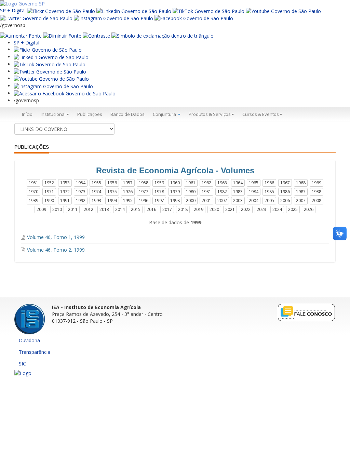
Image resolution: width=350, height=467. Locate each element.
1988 (316, 192)
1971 (49, 192)
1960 (175, 183)
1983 (238, 192)
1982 (222, 192)
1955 (96, 183)
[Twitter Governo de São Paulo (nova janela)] (36, 18)
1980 (191, 192)
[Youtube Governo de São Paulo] (51, 78)
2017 (167, 209)
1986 (285, 192)
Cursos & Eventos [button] (260, 114)
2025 (293, 209)
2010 (57, 209)
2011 (73, 209)
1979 (175, 192)
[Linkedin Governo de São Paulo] (51, 56)
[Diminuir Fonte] (62, 35)
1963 (222, 183)
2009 (41, 209)
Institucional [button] (53, 114)
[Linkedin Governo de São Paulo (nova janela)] (133, 10)
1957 (128, 183)
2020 (214, 209)
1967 (285, 183)
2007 (301, 200)
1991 (65, 200)
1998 (175, 200)
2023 (261, 209)
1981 (206, 192)
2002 (222, 200)
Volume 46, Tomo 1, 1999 (56, 237)
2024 (277, 209)
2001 (206, 200)
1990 (49, 200)
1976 (128, 192)
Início (27, 114)
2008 (316, 200)
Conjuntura (165, 114)
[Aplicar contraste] (96, 35)
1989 (33, 200)
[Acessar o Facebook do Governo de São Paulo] (65, 93)
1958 (143, 183)
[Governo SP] (22, 3)
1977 (143, 192)
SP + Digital (13, 10)
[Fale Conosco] (307, 312)
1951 (33, 183)
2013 (104, 209)
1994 (112, 200)
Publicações (89, 114)
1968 (301, 183)
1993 (96, 200)
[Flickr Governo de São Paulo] (48, 49)
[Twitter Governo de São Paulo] (50, 71)
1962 (206, 183)
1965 (253, 183)
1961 (191, 183)
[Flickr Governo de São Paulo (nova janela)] (61, 10)
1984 (253, 192)
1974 (96, 192)
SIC (22, 363)
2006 (285, 200)
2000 (191, 200)
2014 (120, 209)
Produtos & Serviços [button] (210, 114)
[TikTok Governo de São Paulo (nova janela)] (208, 10)
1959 (159, 183)
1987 (301, 192)
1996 (143, 200)
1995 (128, 200)
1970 (33, 192)
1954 (80, 183)
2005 (269, 200)
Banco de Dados (127, 114)
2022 (246, 209)
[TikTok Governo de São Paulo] (49, 64)
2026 (308, 209)
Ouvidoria (29, 340)
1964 (238, 183)
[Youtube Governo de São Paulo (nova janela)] (283, 10)
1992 (80, 200)
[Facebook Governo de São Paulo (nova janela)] (193, 18)
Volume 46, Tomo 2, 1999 (56, 249)
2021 (230, 209)
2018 (183, 209)
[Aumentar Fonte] (21, 35)
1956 (112, 183)
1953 (65, 183)
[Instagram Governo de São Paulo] (113, 18)
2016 (151, 209)
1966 (269, 183)
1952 (49, 183)
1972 (65, 192)
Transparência (34, 352)
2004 (253, 200)
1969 (316, 183)
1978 (159, 192)
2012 (88, 209)
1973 (80, 192)
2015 (135, 209)
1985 (269, 192)
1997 (159, 200)
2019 (198, 209)
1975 (112, 192)
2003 (238, 200)
